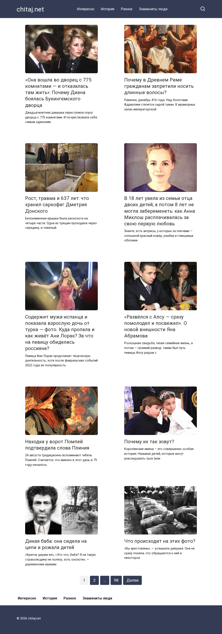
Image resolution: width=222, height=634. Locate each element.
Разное (126, 9)
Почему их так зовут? (149, 441)
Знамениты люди (153, 9)
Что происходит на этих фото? (159, 541)
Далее (132, 580)
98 (116, 580)
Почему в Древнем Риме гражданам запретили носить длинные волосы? (159, 86)
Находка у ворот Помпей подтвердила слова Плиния (57, 445)
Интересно (85, 9)
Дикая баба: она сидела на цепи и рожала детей (56, 544)
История (107, 9)
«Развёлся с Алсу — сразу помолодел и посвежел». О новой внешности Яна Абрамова (155, 326)
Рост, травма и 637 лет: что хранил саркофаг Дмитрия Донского (57, 205)
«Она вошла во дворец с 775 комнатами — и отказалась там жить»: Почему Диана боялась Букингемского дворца (58, 92)
